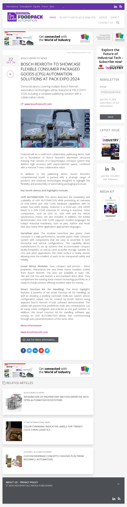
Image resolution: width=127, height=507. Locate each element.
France (45, 6)
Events (114, 17)
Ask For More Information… (40, 339)
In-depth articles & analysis (77, 17)
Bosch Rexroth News (34, 58)
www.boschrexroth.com (38, 104)
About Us (12, 482)
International (12, 6)
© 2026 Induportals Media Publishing (29, 485)
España (36, 6)
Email (103, 86)
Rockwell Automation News (38, 452)
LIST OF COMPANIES (17, 488)
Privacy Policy (29, 482)
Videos (103, 17)
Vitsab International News (37, 422)
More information (31, 325)
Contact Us (105, 22)
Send (110, 116)
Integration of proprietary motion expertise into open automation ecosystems (56, 398)
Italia (52, 6)
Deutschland (26, 6)
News (52, 17)
